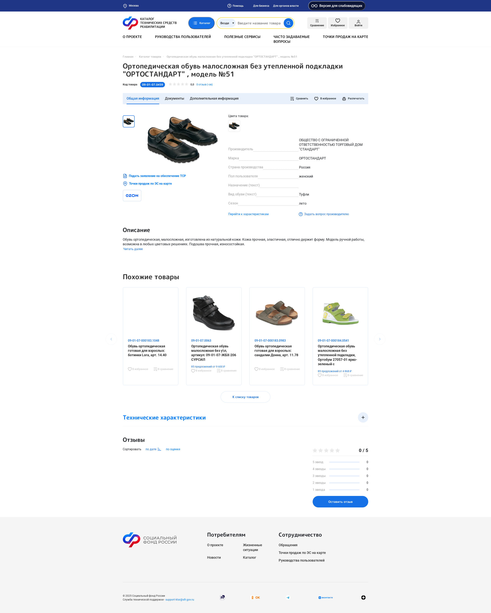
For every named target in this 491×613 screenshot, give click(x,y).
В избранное (328, 98)
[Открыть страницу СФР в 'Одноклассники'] (255, 597)
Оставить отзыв (340, 502)
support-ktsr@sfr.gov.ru (180, 599)
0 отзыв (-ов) (204, 84)
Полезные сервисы (242, 36)
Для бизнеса (261, 5)
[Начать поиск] (288, 23)
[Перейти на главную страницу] (150, 23)
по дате (151, 449)
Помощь (238, 5)
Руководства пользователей (183, 36)
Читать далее (133, 249)
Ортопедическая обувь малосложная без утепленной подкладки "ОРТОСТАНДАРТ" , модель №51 (233, 70)
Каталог (249, 557)
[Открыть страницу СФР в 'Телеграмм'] (288, 597)
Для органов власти (286, 5)
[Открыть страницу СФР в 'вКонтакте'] (325, 597)
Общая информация (143, 98)
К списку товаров (245, 397)
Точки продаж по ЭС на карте (150, 183)
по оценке (173, 449)
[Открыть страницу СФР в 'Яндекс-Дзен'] (363, 597)
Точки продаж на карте (345, 36)
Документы (174, 98)
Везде (224, 23)
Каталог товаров (150, 56)
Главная (128, 56)
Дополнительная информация (214, 98)
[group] (182, 140)
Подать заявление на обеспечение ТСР (157, 176)
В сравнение (165, 369)
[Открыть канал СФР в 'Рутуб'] (222, 597)
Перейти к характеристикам (248, 214)
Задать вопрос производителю (326, 214)
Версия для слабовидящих (340, 6)
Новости (214, 557)
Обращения (288, 545)
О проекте (132, 36)
